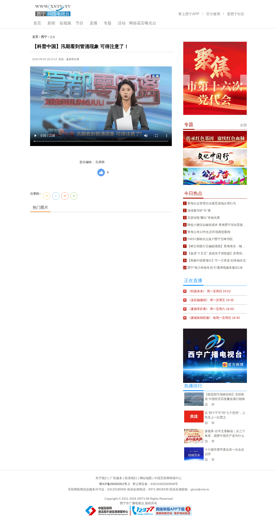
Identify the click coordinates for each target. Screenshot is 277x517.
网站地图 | (146, 478)
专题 (107, 23)
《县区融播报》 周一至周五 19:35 (211, 300)
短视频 (65, 23)
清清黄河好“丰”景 (199, 210)
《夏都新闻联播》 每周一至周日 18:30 (214, 318)
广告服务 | (117, 478)
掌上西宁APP (188, 14)
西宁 (44, 37)
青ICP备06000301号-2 (115, 484)
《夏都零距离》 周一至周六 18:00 (211, 309)
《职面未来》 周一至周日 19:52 (209, 291)
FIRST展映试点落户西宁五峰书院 (210, 239)
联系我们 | (132, 478)
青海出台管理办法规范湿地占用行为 (211, 203)
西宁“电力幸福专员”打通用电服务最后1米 (215, 267)
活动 (122, 23)
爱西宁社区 (235, 14)
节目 (79, 23)
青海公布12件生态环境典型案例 (208, 232)
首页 (37, 23)
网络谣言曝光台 (142, 23)
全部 (243, 125)
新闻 (51, 23)
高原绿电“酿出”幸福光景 (203, 217)
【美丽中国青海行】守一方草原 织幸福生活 (216, 260)
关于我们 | (102, 478)
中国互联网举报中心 (168, 478)
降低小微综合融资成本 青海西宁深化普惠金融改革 (221, 224)
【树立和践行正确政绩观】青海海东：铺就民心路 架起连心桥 (228, 246)
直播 (93, 23)
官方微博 (213, 14)
